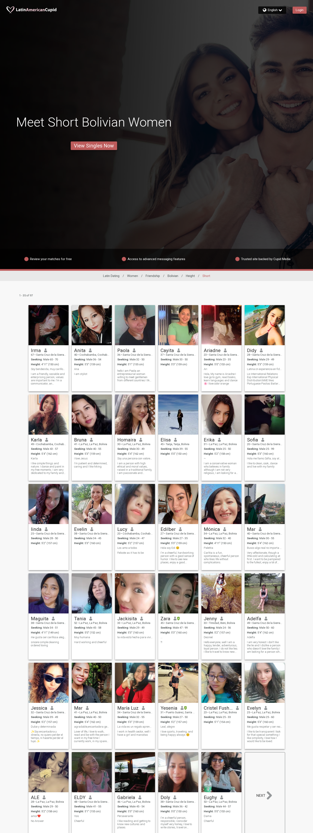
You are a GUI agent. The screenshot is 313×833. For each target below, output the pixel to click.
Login (299, 10)
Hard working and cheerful (90, 642)
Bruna (80, 440)
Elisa (166, 440)
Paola (123, 350)
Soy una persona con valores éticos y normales (135, 458)
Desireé (208, 637)
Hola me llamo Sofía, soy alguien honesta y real (264, 458)
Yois (76, 816)
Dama (207, 816)
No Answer (37, 821)
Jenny (210, 618)
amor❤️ (36, 816)
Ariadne (212, 350)
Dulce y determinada (43, 726)
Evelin (80, 529)
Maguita (40, 618)
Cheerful (79, 821)
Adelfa (254, 618)
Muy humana (82, 637)
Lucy (122, 529)
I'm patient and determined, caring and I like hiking (90, 465)
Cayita (167, 350)
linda (36, 529)
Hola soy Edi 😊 (170, 547)
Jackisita (127, 618)
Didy (252, 350)
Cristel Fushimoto (218, 708)
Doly (165, 797)
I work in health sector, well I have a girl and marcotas (133, 733)
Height (190, 276)
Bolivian (173, 276)
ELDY (80, 797)
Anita (80, 350)
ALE (35, 797)
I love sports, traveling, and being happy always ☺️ (177, 733)
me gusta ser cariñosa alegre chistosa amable (48, 637)
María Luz (128, 708)
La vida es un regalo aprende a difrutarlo (135, 726)
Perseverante (125, 816)
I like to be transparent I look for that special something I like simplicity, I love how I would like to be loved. (264, 736)
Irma (36, 350)
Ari (205, 369)
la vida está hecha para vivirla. (135, 637)
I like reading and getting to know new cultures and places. (133, 824)
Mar (251, 529)
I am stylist (80, 374)
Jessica (39, 708)
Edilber (168, 529)
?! (161, 642)
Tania (80, 618)
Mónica (212, 529)
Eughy (210, 797)
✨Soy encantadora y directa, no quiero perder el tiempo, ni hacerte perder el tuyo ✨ (47, 736)
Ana (76, 369)
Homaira (126, 440)
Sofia (252, 440)
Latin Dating (111, 276)
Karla (36, 440)
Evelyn (254, 708)
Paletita (208, 547)
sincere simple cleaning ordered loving (45, 644)
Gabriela (126, 797)
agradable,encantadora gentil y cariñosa (91, 726)
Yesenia (169, 708)
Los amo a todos (127, 547)
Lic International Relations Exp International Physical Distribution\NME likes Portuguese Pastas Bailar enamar (262, 378)
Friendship (153, 276)
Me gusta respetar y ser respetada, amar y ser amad (264, 726)
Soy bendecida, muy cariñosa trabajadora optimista (48, 369)
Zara (165, 618)
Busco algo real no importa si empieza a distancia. (264, 547)
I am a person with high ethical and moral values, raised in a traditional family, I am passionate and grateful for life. (134, 468)
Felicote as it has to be (130, 552)
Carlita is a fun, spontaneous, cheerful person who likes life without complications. (221, 557)
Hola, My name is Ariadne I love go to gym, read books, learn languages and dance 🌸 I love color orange (220, 378)
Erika (209, 440)
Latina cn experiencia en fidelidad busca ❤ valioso (264, 369)
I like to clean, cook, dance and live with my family (262, 465)
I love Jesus (81, 458)
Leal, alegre (168, 726)
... (161, 637)
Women (132, 276)
